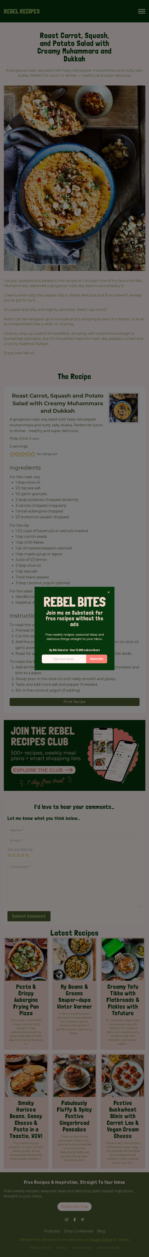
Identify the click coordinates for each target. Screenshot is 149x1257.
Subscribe (96, 659)
